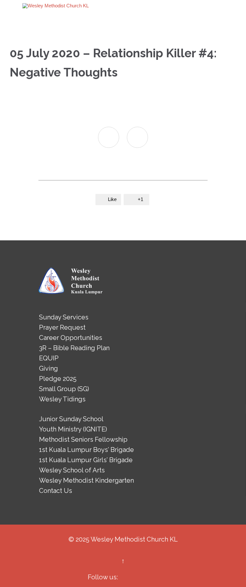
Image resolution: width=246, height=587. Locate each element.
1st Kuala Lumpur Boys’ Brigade (86, 450)
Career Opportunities (70, 338)
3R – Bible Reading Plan (74, 348)
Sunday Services (63, 317)
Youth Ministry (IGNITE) (73, 429)
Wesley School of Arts (72, 470)
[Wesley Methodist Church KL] (55, 6)
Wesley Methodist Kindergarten (86, 480)
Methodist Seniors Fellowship (83, 439)
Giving (48, 368)
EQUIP (49, 358)
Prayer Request (62, 327)
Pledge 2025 (58, 378)
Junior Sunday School (71, 419)
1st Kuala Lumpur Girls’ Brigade (86, 460)
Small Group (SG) (64, 389)
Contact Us (55, 491)
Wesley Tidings (62, 399)
